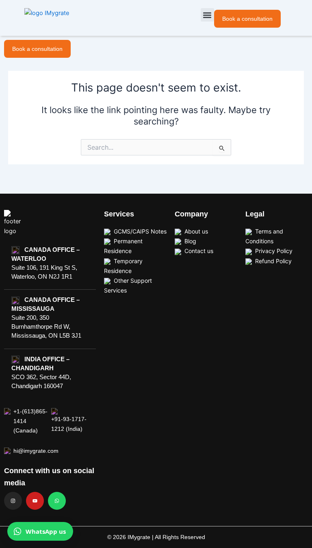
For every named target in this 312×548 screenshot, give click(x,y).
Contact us (198, 250)
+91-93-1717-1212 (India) (69, 424)
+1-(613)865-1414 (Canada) (30, 420)
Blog (190, 241)
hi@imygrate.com (32, 451)
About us (196, 231)
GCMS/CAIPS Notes (140, 231)
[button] (207, 15)
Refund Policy (273, 261)
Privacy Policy (273, 250)
